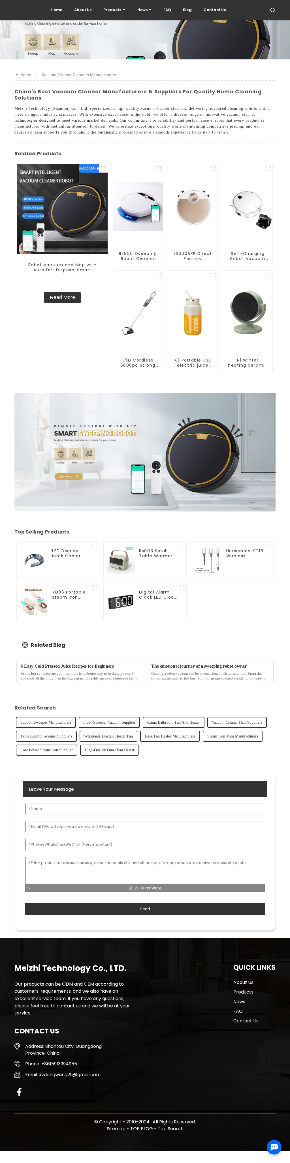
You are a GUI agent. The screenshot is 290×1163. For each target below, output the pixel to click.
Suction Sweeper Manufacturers (45, 722)
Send (145, 909)
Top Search (171, 1128)
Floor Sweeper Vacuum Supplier (109, 722)
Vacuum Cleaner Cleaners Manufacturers (79, 74)
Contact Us (246, 1021)
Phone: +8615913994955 (51, 1064)
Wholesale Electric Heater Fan (108, 736)
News (239, 1001)
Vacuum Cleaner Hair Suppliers (237, 722)
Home (25, 74)
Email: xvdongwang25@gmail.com (63, 1074)
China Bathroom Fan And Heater (173, 722)
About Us (243, 982)
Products (243, 992)
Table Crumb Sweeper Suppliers (46, 736)
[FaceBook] (19, 1092)
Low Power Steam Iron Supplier (46, 750)
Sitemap (116, 1128)
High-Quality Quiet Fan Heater (110, 750)
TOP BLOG (142, 1128)
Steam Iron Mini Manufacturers (232, 736)
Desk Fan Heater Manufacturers (170, 736)
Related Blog (48, 644)
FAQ (238, 1011)
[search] (273, 10)
